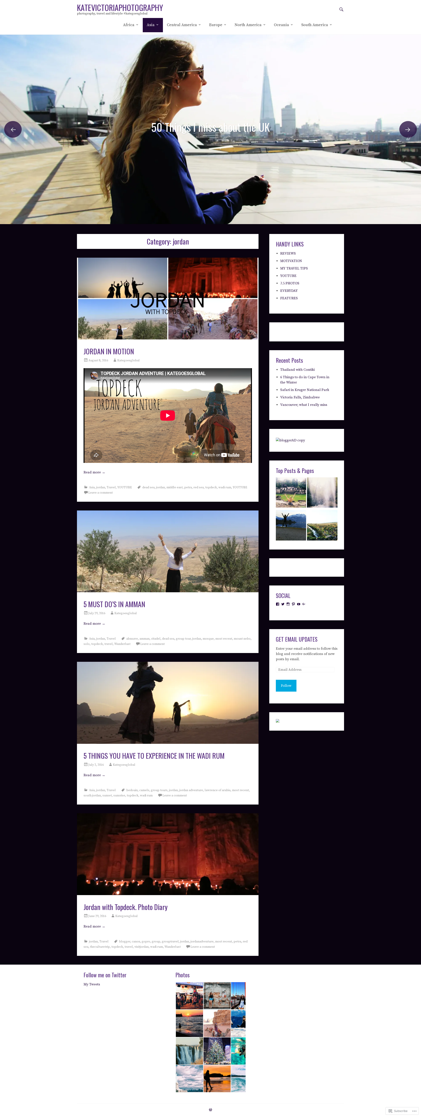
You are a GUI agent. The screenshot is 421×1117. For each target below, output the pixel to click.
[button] (189, 996)
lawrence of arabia (217, 790)
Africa (128, 24)
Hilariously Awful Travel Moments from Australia (210, 116)
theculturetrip (100, 947)
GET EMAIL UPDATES (297, 639)
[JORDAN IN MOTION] (168, 298)
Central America (182, 24)
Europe (215, 24)
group (156, 942)
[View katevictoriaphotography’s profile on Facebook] (277, 604)
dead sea (148, 487)
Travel (111, 487)
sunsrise (119, 796)
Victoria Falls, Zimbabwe (300, 397)
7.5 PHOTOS (289, 283)
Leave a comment (100, 493)
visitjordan (141, 947)
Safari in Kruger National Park (304, 390)
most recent (223, 639)
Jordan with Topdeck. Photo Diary (126, 907)
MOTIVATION (291, 261)
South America (314, 24)
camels (144, 790)
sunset (107, 796)
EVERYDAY (289, 291)
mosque (208, 639)
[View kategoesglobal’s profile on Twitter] (283, 604)
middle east (174, 487)
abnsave (132, 639)
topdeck (211, 487)
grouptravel (170, 942)
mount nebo (242, 639)
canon (136, 942)
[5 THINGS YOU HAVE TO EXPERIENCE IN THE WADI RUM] (168, 703)
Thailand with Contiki (297, 370)
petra (188, 487)
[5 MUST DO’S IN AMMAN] (168, 551)
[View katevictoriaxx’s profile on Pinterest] (293, 604)
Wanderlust (122, 644)
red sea (198, 487)
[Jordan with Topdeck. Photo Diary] (168, 854)
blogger (124, 942)
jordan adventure (191, 790)
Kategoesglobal (128, 360)
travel (108, 644)
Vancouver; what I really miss (303, 405)
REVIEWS (288, 253)
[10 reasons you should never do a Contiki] (291, 493)
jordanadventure (202, 942)
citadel (156, 639)
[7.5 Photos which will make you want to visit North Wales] (322, 526)
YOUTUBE (124, 487)
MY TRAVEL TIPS (294, 268)
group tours (159, 790)
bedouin (132, 790)
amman (144, 639)
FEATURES (289, 298)
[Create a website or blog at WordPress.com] (210, 1110)
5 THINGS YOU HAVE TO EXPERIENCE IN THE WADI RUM (154, 755)
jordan (100, 487)
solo (87, 644)
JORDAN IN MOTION (109, 351)
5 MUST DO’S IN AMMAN (114, 604)
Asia (151, 24)
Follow (286, 685)
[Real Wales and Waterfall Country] (322, 493)
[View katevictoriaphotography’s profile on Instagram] (288, 604)
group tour (183, 639)
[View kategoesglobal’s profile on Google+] (304, 604)
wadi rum (224, 487)
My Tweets (92, 984)
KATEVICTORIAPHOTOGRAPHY (120, 7)
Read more (94, 472)
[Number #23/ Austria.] (291, 526)
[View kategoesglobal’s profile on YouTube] (298, 604)
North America (248, 24)
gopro (146, 942)
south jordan (92, 796)
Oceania (281, 24)
